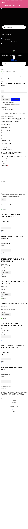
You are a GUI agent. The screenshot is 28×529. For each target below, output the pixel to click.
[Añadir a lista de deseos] (6, 212)
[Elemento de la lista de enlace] (14, 401)
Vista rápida (2, 212)
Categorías (3, 388)
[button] (6, 228)
